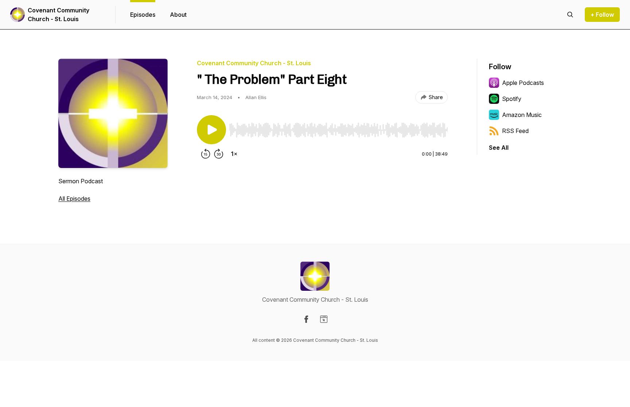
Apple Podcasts (523, 82)
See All (499, 147)
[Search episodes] (570, 14)
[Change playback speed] (234, 154)
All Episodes (74, 198)
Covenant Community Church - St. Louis (58, 15)
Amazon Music (522, 114)
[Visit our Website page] (323, 319)
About (178, 14)
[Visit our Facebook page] (306, 319)
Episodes (142, 14)
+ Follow (602, 14)
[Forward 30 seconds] (219, 154)
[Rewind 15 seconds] (206, 154)
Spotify (511, 98)
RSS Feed (515, 130)
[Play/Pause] (211, 129)
